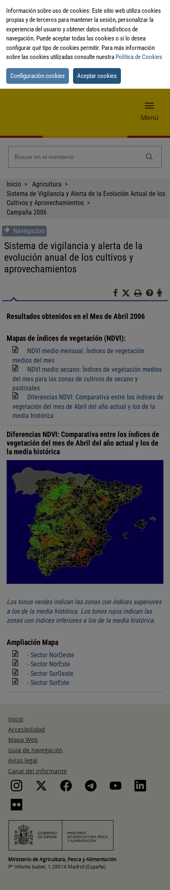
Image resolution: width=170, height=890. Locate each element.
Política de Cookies (139, 57)
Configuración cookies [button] (37, 76)
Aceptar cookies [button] (97, 76)
